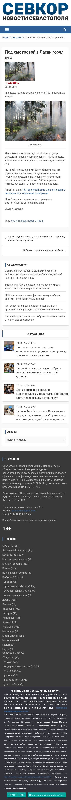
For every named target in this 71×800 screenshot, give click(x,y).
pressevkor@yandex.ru (24, 510)
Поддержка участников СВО (18, 666)
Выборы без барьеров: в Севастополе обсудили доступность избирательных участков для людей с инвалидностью (41, 415)
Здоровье (8, 608)
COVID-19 (7, 545)
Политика (12, 83)
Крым (5, 622)
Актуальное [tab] (35, 334)
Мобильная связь (12, 635)
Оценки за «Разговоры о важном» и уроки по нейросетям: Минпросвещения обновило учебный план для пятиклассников (33, 274)
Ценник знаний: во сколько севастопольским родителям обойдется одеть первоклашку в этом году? (42, 394)
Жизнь (6, 599)
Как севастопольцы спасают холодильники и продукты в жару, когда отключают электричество (41, 351)
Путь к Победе (11, 684)
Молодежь (8, 640)
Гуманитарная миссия (14, 595)
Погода (6, 661)
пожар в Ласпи (35, 221)
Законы (6, 604)
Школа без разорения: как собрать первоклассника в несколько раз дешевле (38, 372)
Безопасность (10, 554)
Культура (7, 626)
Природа (7, 675)
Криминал (8, 617)
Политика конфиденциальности (46, 795)
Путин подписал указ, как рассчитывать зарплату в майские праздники (36, 238)
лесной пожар (18, 221)
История (7, 613)
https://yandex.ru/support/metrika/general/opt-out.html (27, 777)
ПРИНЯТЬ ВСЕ (16, 795)
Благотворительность (14, 559)
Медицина (8, 631)
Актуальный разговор (14, 550)
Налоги (6, 644)
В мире (6, 568)
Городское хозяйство (15, 586)
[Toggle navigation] (6, 30)
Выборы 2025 (10, 577)
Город (6, 581)
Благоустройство (12, 563)
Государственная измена (16, 590)
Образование (10, 652)
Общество (8, 657)
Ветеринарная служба (14, 572)
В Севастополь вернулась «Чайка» (43, 250)
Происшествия (10, 679)
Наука (5, 649)
